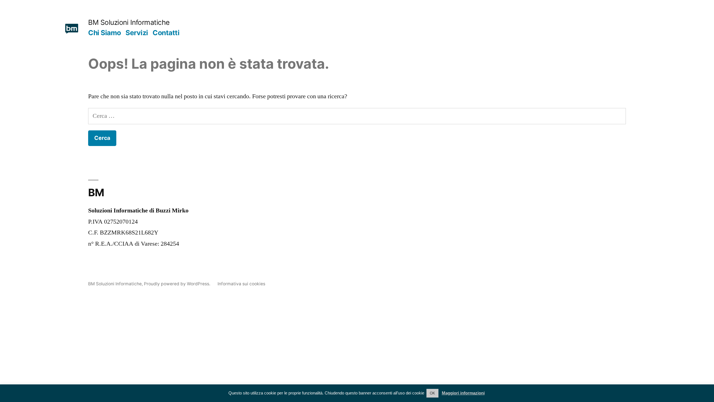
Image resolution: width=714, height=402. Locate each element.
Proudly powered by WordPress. (177, 283)
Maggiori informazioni (463, 393)
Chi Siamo (104, 32)
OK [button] (432, 393)
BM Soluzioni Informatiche (129, 22)
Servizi (137, 32)
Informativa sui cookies (241, 283)
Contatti (166, 32)
